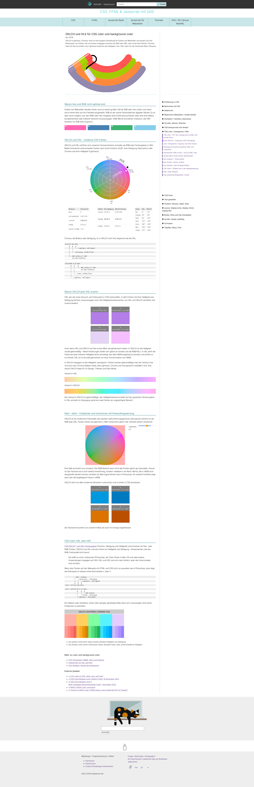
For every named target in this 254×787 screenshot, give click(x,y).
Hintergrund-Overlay (178, 148)
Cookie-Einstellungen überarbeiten (99, 766)
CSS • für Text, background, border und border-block (180, 136)
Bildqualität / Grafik (176, 175)
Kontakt (98, 4)
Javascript (116, 20)
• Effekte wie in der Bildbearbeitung (180, 169)
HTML (95, 20)
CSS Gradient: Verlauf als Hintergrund (83, 666)
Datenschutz (90, 764)
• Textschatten (173, 159)
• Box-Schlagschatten (176, 165)
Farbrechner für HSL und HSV (80, 663)
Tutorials (159, 20)
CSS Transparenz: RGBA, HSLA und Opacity (86, 660)
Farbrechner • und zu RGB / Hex (180, 153)
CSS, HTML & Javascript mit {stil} (127, 12)
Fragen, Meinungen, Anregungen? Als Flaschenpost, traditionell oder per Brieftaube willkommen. (147, 759)
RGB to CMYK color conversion (82, 687)
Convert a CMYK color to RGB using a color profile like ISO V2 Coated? (99, 690)
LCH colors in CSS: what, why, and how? (86, 676)
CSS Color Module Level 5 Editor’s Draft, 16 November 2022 (94, 679)
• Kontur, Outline (173, 162)
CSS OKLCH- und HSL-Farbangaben (80, 546)
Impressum (109, 4)
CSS (73, 20)
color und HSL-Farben (180, 144)
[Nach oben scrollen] (133, 747)
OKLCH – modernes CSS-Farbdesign (179, 141)
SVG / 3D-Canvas (180, 22)
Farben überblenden (178, 156)
